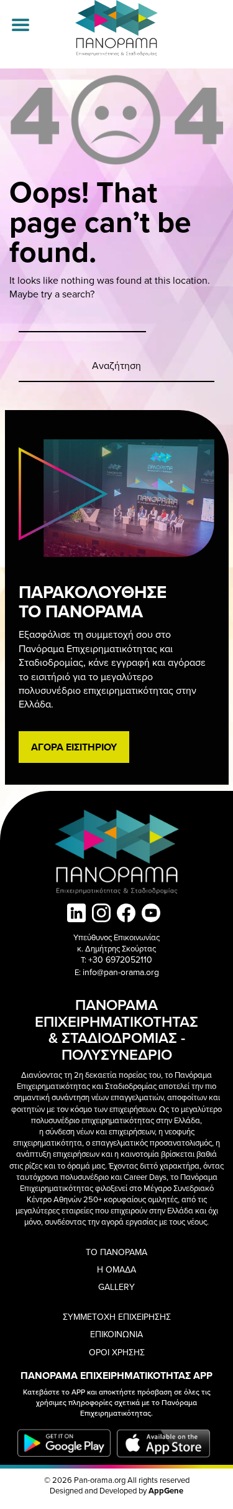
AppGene (165, 1491)
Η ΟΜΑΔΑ (116, 1269)
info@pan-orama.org (121, 972)
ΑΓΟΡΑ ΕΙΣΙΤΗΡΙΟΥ (74, 747)
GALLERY (116, 1287)
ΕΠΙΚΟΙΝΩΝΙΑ (116, 1334)
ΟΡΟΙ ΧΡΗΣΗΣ (117, 1352)
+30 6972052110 (120, 959)
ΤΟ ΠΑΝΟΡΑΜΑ (116, 1252)
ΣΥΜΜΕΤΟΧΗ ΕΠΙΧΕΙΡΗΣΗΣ (117, 1316)
